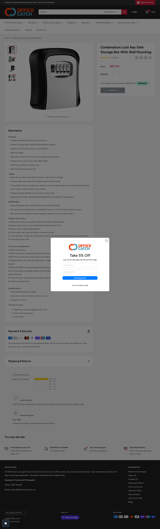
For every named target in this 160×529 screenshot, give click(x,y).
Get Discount (80, 278)
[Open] (6, 523)
